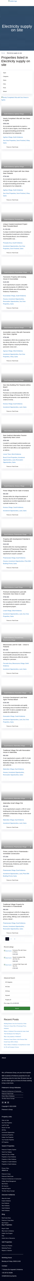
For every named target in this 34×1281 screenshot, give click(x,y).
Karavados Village (20, 693)
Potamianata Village (20, 534)
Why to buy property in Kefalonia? (12, 1036)
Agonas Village (19, 327)
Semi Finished (20, 140)
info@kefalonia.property (9, 1276)
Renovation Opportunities (11, 301)
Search (17, 1008)
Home (3, 53)
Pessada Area (19, 219)
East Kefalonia (8, 380)
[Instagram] (8, 1102)
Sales (5, 143)
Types (4, 72)
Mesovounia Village (9, 640)
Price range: (7, 1003)
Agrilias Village (19, 114)
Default (5, 91)
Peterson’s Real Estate (12, 147)
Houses (5, 299)
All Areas (7, 991)
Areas (4, 87)
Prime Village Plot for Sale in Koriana (16, 491)
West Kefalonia (9, 327)
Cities (4, 84)
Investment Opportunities (10, 246)
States (4, 80)
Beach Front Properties (10, 457)
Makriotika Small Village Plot (13, 803)
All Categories (8, 982)
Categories (5, 76)
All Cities (7, 986)
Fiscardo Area (19, 637)
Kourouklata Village (21, 272)
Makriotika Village (19, 745)
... (22, 133)
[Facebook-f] (3, 1102)
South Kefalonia (9, 219)
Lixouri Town (18, 431)
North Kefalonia (9, 114)
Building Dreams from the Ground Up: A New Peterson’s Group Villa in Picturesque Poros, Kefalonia (15, 1026)
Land (20, 407)
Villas (28, 140)
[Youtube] (5, 1102)
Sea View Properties (9, 140)
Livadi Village (18, 587)
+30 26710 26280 (7, 1272)
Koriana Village (19, 380)
